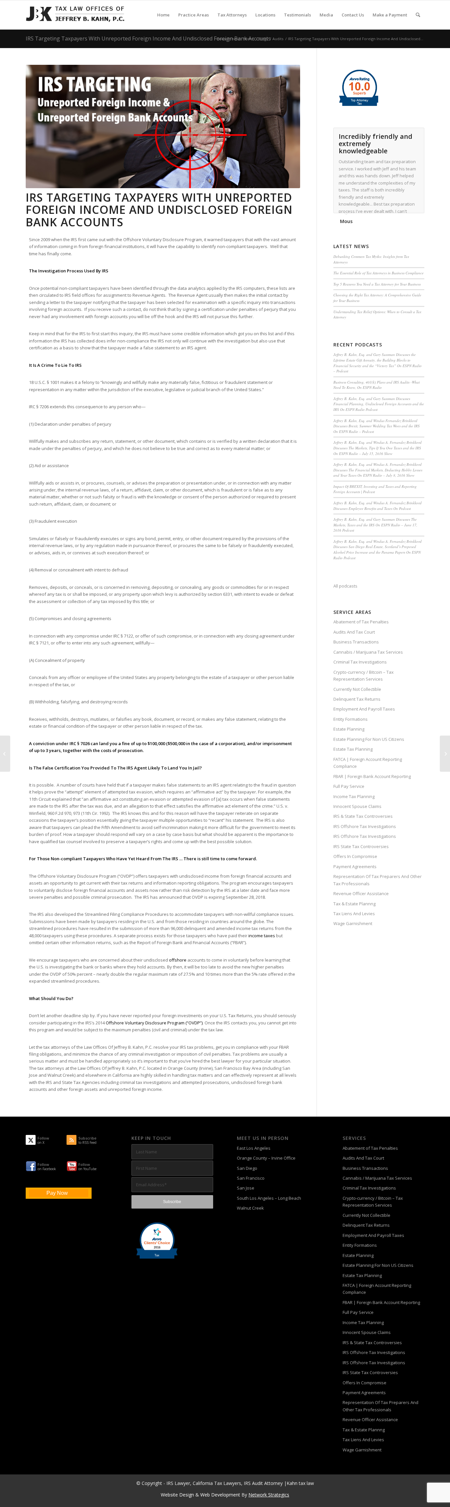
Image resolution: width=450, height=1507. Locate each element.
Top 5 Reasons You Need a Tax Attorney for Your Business (377, 284)
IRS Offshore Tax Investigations (364, 826)
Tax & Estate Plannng (354, 904)
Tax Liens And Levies (354, 914)
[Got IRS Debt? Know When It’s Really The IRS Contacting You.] (445, 754)
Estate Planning (348, 729)
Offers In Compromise (355, 856)
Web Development (220, 1495)
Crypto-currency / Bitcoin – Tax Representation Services (363, 675)
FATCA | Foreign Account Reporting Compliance (367, 762)
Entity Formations (350, 719)
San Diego (247, 1168)
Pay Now (57, 1193)
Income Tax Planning (354, 796)
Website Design (177, 1495)
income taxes (261, 936)
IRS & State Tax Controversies (363, 816)
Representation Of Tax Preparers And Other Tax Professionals (377, 879)
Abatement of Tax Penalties (361, 622)
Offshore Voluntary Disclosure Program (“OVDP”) (154, 1023)
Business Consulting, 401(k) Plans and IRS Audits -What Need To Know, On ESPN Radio (376, 385)
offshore (177, 960)
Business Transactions (356, 642)
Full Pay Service (348, 786)
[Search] (417, 14)
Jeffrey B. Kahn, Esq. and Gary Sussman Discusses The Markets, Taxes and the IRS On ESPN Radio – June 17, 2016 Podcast (375, 525)
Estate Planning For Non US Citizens (368, 739)
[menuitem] (163, 14)
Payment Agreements (355, 866)
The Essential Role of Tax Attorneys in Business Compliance (378, 272)
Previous (402, 134)
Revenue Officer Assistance (361, 893)
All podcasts (345, 586)
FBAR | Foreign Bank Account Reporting (372, 776)
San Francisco (251, 1178)
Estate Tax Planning (353, 749)
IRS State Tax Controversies (361, 846)
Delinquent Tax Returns (356, 699)
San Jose (245, 1188)
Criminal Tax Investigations (360, 662)
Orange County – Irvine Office (266, 1158)
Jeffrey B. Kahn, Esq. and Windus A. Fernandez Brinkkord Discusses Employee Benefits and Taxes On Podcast (377, 505)
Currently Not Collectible (357, 689)
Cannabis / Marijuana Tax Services (368, 652)
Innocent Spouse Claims (357, 806)
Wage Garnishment (352, 923)
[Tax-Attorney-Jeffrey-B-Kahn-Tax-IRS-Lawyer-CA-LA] (75, 14)
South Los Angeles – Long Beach (269, 1198)
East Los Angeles (253, 1148)
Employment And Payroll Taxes (364, 709)
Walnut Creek (250, 1208)
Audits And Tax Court (354, 632)
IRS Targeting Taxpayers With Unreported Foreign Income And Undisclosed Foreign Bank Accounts (148, 38)
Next (417, 134)
